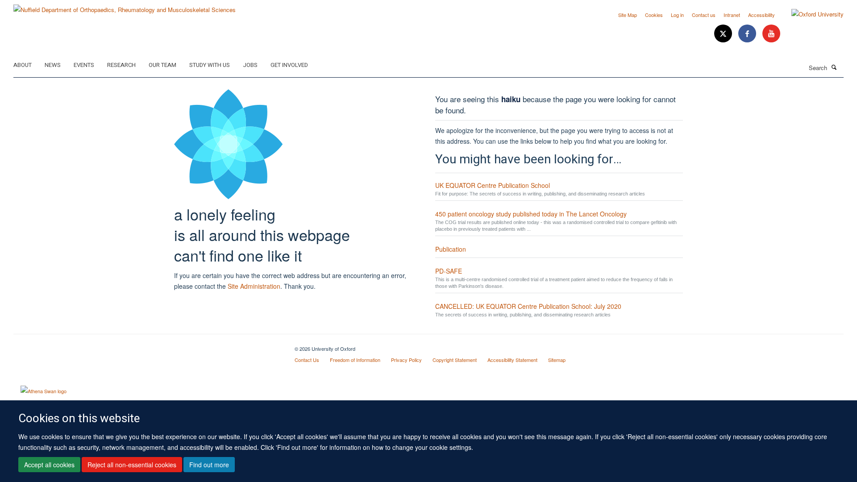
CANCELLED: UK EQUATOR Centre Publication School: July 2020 (528, 306)
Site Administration (254, 286)
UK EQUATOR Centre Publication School (492, 185)
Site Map (627, 14)
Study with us (209, 65)
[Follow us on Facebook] (748, 33)
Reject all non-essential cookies (131, 464)
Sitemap (557, 359)
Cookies (654, 14)
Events (84, 65)
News (53, 65)
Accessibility (761, 14)
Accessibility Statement (512, 359)
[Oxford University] (811, 14)
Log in (677, 14)
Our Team (162, 65)
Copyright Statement (455, 359)
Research (121, 65)
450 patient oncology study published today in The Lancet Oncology (531, 213)
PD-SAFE (448, 270)
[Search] (834, 67)
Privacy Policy (406, 359)
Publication (450, 249)
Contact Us (307, 359)
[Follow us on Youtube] (771, 33)
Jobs (250, 65)
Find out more (209, 464)
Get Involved (289, 65)
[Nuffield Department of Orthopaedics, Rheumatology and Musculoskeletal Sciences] (124, 6)
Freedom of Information (355, 359)
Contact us (704, 14)
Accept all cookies (49, 464)
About (22, 65)
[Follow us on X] (724, 33)
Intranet (732, 14)
